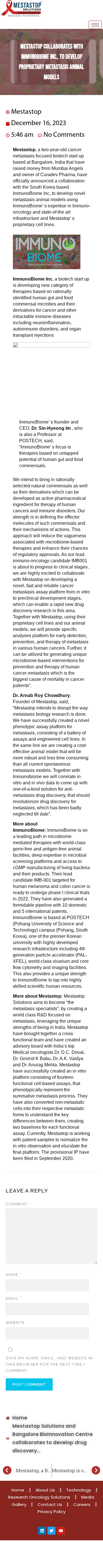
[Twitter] (51, 1531)
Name (13, 1275)
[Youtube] (61, 1531)
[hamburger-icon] (95, 25)
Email (14, 1298)
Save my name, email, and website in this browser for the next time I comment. (49, 1364)
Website (15, 1322)
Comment (18, 1204)
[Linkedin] (42, 1531)
